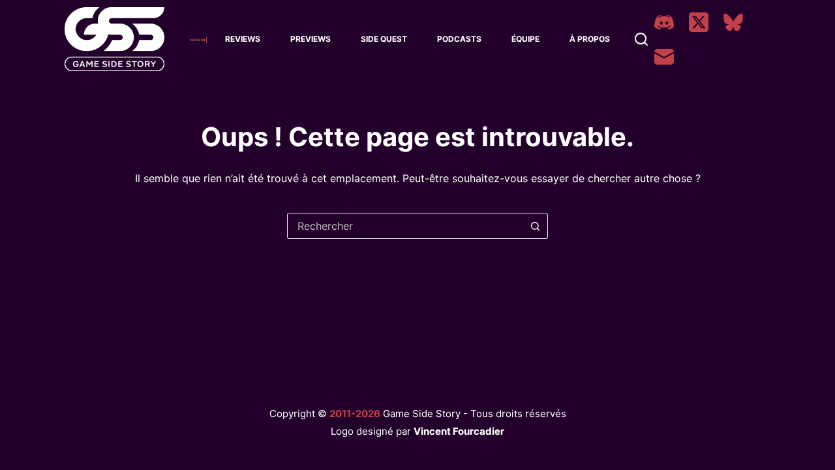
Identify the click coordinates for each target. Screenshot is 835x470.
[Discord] (664, 22)
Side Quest (384, 39)
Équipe (525, 39)
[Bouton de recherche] (535, 225)
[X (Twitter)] (698, 22)
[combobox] (405, 226)
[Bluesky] (733, 22)
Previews (310, 39)
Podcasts (459, 39)
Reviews (242, 39)
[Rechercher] (641, 39)
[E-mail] (664, 57)
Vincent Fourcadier (459, 431)
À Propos (589, 39)
